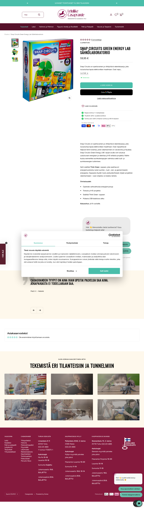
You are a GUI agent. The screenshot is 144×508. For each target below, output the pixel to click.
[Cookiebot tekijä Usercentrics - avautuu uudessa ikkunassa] (110, 235)
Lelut (34, 27)
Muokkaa (70, 271)
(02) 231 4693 (43, 447)
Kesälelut (7, 443)
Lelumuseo (25, 450)
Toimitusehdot (26, 456)
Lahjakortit (8, 447)
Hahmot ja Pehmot (46, 27)
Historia (24, 443)
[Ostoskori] (121, 15)
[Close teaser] (6, 243)
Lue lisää (83, 73)
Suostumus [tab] (38, 243)
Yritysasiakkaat (10, 452)
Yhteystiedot (26, 441)
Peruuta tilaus (26, 461)
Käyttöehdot (26, 454)
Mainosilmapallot (27, 445)
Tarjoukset (24, 27)
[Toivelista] (116, 15)
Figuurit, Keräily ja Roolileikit (67, 27)
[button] (85, 40)
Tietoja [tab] (105, 243)
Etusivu (6, 34)
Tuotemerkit (119, 27)
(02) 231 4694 (70, 447)
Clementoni (85, 43)
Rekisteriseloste (27, 452)
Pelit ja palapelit (10, 445)
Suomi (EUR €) (11, 494)
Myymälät (24, 447)
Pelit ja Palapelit (87, 27)
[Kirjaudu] (111, 15)
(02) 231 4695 (107, 444)
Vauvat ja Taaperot (104, 27)
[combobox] (33, 15)
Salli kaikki (104, 271)
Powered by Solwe (42, 494)
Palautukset (25, 459)
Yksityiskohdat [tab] (72, 243)
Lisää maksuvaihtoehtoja (106, 98)
